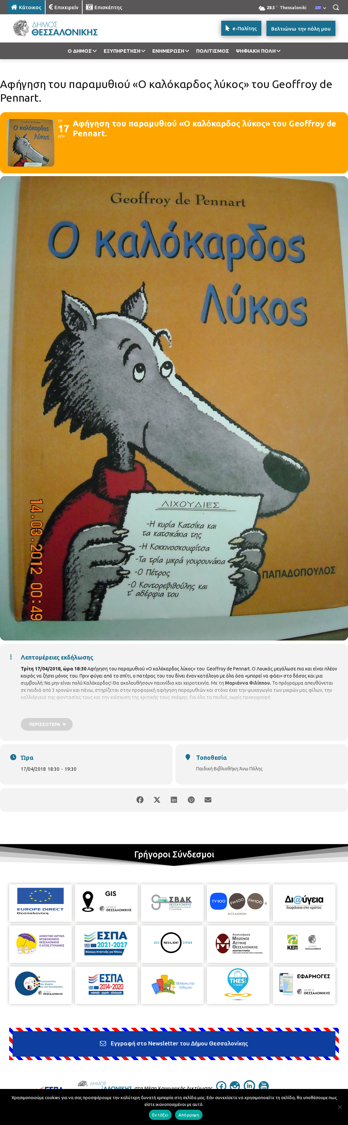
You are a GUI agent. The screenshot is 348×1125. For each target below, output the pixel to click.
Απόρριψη (188, 1114)
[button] (336, 7)
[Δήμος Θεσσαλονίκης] (47, 28)
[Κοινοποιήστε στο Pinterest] (190, 799)
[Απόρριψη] (339, 1107)
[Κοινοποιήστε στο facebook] (140, 799)
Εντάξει (160, 1114)
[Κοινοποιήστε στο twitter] (157, 799)
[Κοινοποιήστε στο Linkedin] (174, 799)
